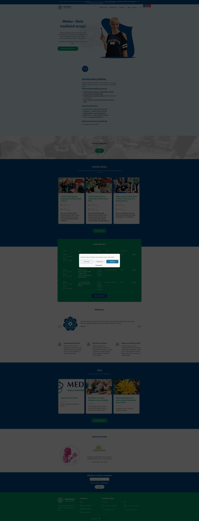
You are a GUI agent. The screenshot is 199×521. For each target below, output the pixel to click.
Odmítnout (99, 261)
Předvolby (86, 261)
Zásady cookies (98, 265)
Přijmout (112, 261)
